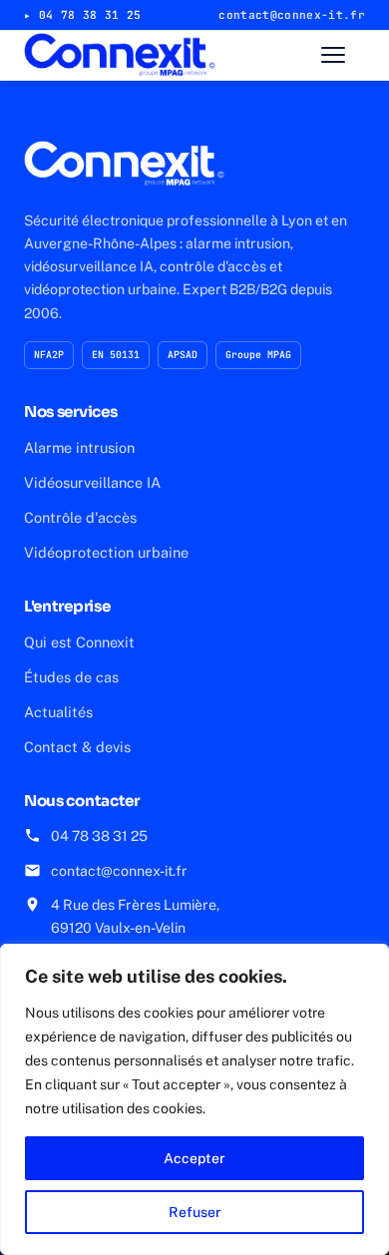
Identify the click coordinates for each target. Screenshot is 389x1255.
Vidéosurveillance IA (92, 482)
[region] (194, 1099)
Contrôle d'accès (80, 517)
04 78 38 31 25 (99, 836)
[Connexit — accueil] (119, 55)
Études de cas (71, 676)
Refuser (195, 1212)
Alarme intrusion (79, 447)
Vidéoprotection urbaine (106, 552)
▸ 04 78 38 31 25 (82, 15)
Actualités (58, 711)
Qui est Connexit (79, 641)
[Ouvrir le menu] (343, 55)
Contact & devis (77, 746)
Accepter (194, 1158)
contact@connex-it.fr (119, 871)
